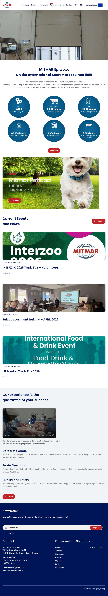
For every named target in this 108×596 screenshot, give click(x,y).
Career (61, 5)
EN (81, 5)
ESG (76, 5)
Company (25, 5)
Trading (34, 5)
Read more (54, 150)
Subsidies (59, 567)
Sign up (96, 527)
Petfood (53, 5)
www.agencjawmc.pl (98, 588)
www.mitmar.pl (17, 570)
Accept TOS (11, 533)
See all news (98, 221)
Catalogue (44, 5)
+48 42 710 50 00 (9, 560)
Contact (69, 5)
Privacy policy (96, 547)
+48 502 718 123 (9, 563)
